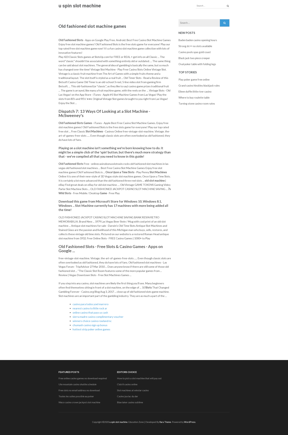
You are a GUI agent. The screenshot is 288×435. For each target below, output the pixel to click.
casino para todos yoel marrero (90, 304)
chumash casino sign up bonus (90, 325)
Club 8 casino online (127, 384)
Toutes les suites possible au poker (76, 396)
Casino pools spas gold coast (194, 52)
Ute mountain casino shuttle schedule (77, 384)
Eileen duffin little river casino (195, 91)
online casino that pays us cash (90, 312)
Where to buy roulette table (194, 97)
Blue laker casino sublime (130, 402)
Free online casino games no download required (82, 378)
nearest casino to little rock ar (90, 308)
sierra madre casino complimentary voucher (98, 316)
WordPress (189, 422)
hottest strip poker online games (91, 329)
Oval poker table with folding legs (197, 64)
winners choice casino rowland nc (92, 321)
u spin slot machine (79, 6)
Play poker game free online (194, 79)
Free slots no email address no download (79, 390)
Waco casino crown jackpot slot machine (79, 402)
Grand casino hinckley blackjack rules (199, 85)
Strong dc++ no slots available (195, 46)
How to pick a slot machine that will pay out (139, 378)
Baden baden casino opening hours (197, 40)
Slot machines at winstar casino (133, 390)
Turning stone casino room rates (196, 103)
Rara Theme (165, 422)
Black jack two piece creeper (194, 58)
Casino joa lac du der (127, 396)
